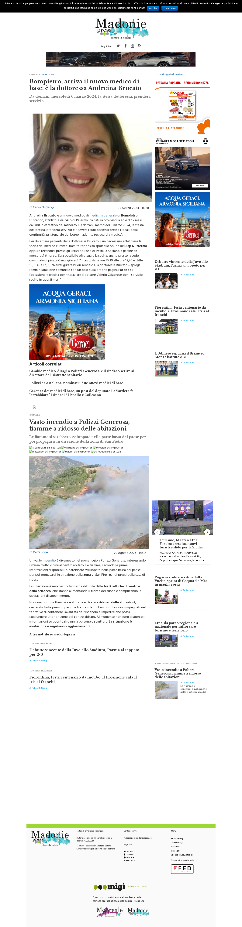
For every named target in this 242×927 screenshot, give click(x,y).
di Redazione (38, 553)
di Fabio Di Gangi (41, 208)
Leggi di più (170, 8)
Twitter (129, 852)
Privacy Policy (177, 839)
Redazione (175, 851)
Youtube (130, 858)
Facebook (129, 855)
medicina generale (103, 216)
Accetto (153, 8)
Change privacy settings (181, 855)
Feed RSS (130, 861)
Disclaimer (175, 847)
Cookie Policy (176, 843)
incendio (49, 561)
